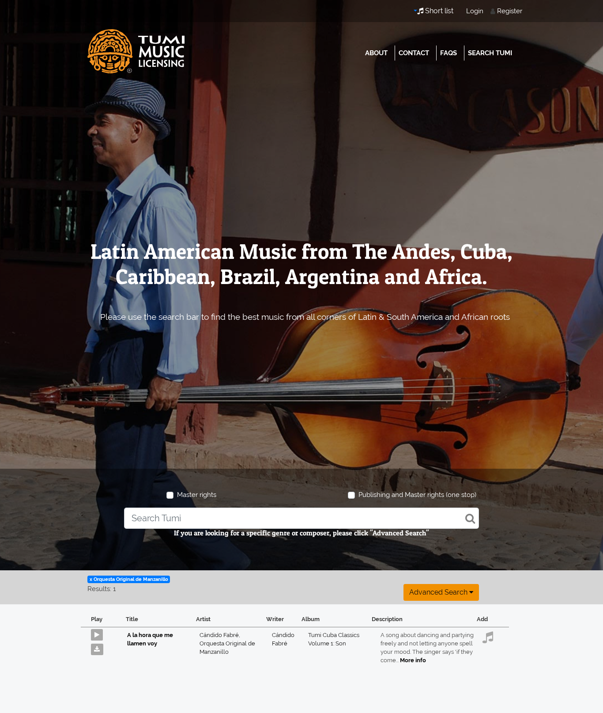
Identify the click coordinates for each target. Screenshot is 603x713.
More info (413, 660)
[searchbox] (301, 518)
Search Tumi (490, 53)
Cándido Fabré (220, 635)
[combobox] (301, 518)
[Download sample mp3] (100, 647)
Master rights (196, 495)
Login (474, 11)
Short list (438, 11)
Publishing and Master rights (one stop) (417, 495)
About (376, 53)
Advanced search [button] (439, 592)
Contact (414, 53)
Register (509, 11)
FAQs (448, 53)
